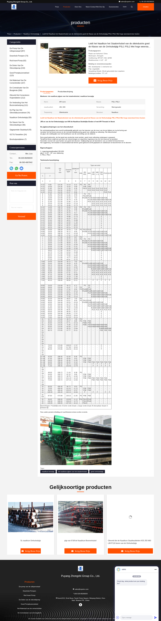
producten (17, 34)
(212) (19, 96)
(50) (20, 117)
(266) (19, 89)
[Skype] (11, 168)
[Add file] (117, 617)
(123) (19, 74)
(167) (18, 81)
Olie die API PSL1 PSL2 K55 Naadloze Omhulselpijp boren (128, 542)
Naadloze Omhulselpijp (31, 34)
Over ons (78, 7)
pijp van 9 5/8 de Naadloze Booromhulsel (31, 541)
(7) (18, 139)
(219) (17, 67)
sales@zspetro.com (128, 1)
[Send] (155, 617)
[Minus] (155, 569)
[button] (11, 522)
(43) (20, 130)
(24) (18, 134)
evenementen (114, 7)
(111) (19, 104)
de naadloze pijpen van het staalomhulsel (72, 471)
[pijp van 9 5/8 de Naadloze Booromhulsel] (30, 517)
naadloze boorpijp (48, 471)
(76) (20, 111)
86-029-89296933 (147, 1)
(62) (18, 61)
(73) (19, 56)
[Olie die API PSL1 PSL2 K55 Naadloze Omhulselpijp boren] (130, 517)
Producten (66, 7)
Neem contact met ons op (95, 7)
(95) (17, 123)
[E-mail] (21, 168)
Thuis (57, 7)
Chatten (146, 7)
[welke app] (16, 168)
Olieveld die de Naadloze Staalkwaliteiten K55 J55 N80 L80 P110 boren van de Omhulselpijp (79, 542)
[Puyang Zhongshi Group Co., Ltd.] (14, 6)
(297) (17, 49)
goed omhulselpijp (97, 471)
